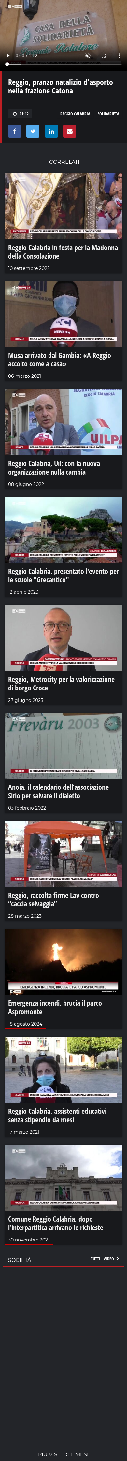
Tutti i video (103, 1259)
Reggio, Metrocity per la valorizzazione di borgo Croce (61, 683)
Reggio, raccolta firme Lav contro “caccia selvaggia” (53, 899)
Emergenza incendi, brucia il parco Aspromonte (55, 1007)
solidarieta (108, 114)
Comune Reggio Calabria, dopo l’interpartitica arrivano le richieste (55, 1223)
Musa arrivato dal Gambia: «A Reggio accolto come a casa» (59, 359)
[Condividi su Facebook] (13, 133)
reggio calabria (75, 114)
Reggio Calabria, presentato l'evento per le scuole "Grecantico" (63, 575)
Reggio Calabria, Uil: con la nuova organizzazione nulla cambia (54, 467)
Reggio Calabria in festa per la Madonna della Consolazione (63, 251)
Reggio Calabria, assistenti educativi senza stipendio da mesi (57, 1115)
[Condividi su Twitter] (31, 133)
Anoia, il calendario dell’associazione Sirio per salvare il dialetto (58, 791)
